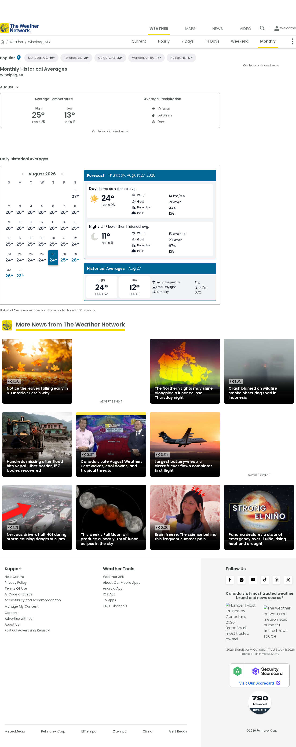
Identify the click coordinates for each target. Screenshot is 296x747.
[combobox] (9, 87)
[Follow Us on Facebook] (230, 580)
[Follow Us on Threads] (276, 580)
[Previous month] (22, 174)
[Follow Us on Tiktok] (265, 580)
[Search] (262, 28)
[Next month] (62, 174)
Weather (16, 42)
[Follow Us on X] (288, 580)
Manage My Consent (22, 606)
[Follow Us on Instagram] (241, 580)
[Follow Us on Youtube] (253, 580)
